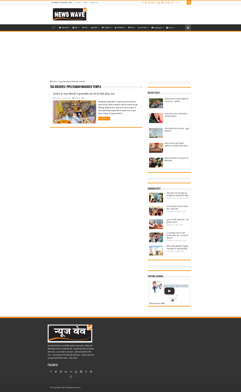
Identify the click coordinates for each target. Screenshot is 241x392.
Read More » (104, 119)
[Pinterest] (149, 2)
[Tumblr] (165, 2)
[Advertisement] (120, 52)
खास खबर (65, 28)
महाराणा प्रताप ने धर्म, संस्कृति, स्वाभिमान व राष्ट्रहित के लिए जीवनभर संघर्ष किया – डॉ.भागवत (176, 144)
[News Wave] (69, 14)
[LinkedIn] (152, 2)
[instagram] (172, 2)
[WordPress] (168, 2)
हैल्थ (132, 28)
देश (86, 28)
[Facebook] (143, 2)
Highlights (158, 28)
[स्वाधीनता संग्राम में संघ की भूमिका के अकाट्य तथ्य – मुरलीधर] (156, 103)
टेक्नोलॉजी (120, 28)
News (85, 2)
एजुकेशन (107, 28)
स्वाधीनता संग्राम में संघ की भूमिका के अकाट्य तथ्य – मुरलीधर (176, 100)
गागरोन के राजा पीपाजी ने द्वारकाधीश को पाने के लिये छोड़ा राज (83, 94)
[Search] (189, 2)
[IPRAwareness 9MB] (169, 291)
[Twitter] (145, 2)
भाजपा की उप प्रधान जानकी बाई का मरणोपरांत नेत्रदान (175, 115)
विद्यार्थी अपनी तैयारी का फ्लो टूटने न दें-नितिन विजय (176, 159)
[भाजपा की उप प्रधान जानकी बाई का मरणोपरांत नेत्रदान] (156, 118)
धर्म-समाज (143, 28)
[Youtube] (159, 2)
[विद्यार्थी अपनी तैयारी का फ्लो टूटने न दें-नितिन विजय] (156, 163)
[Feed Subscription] (141, 87)
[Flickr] (155, 2)
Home (78, 2)
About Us (93, 2)
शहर (76, 28)
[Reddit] (162, 2)
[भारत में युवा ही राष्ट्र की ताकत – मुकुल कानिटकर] (156, 133)
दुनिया (95, 28)
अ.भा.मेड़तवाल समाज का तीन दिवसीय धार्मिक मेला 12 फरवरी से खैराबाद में (177, 235)
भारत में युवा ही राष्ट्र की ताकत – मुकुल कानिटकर (176, 129)
